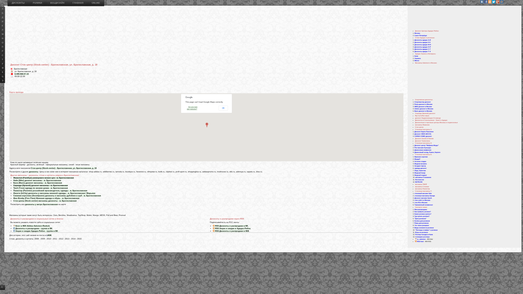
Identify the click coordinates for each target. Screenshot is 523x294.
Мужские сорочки (421, 157)
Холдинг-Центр (420, 166)
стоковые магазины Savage (424, 196)
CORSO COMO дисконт (423, 136)
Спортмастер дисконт (422, 102)
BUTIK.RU (418, 182)
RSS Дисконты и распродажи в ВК (231, 226)
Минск (416, 60)
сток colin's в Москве (422, 200)
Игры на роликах (421, 232)
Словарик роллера (422, 237)
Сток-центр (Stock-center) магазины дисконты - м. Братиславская (45, 201)
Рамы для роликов (421, 223)
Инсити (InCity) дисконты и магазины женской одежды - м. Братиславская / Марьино (54, 193)
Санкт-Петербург (420, 35)
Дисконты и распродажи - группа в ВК (33, 228)
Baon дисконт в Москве (423, 111)
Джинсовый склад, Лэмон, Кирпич (427, 152)
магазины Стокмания (423, 177)
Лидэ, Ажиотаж (420, 170)
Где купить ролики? (422, 216)
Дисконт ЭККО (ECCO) (422, 134)
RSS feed (420, 241)
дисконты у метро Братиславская (41, 204)
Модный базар (419, 173)
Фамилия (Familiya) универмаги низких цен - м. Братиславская (43, 178)
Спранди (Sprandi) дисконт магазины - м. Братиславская (40, 185)
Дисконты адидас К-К (422, 42)
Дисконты (18, 3)
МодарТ (417, 159)
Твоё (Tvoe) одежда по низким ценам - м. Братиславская (40, 188)
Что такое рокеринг (421, 225)
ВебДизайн (57, 3)
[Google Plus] (497, 1)
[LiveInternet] (509, 1)
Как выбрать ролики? (422, 211)
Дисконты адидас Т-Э (422, 51)
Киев (416, 56)
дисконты (33, 172)
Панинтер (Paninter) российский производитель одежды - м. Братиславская (50, 190)
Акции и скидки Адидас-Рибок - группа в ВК (36, 231)
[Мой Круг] (513, 1)
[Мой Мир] (501, 1)
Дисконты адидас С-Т (422, 49)
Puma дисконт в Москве (423, 104)
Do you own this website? (192, 108)
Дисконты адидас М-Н (422, 44)
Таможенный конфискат (423, 205)
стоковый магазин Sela (423, 193)
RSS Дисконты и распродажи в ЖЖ (232, 231)
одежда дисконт (420, 168)
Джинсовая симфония (422, 150)
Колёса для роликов (422, 221)
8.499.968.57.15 (22, 74)
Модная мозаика (420, 164)
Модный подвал (420, 175)
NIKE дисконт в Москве (423, 106)
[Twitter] (493, 1)
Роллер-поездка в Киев (424, 234)
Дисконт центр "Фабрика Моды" (426, 145)
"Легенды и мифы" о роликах (426, 230)
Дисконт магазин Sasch (423, 198)
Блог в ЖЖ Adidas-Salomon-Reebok (32, 226)
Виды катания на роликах (424, 228)
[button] (207, 125)
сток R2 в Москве (420, 202)
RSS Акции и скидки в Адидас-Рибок (232, 228)
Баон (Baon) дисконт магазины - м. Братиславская (37, 183)
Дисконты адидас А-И (422, 40)
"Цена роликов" (420, 218)
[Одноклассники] (489, 1)
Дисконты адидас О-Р (422, 47)
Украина (417, 58)
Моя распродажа (420, 209)
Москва (417, 33)
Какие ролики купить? (422, 214)
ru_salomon (421, 239)
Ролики (37, 3)
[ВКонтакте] (482, 1)
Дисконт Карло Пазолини (424, 131)
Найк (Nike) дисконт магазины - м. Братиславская (37, 180)
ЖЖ (49, 235)
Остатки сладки (420, 161)
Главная (78, 3)
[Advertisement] (92, 30)
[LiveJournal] (505, 1)
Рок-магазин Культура (422, 147)
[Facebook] (485, 1)
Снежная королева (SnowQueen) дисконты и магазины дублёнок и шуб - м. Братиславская (57, 196)
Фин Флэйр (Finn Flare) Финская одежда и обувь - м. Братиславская (46, 198)
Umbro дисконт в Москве (423, 109)
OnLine (96, 3)
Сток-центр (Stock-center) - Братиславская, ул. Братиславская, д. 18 (64, 168)
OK (223, 108)
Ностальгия (419, 179)
